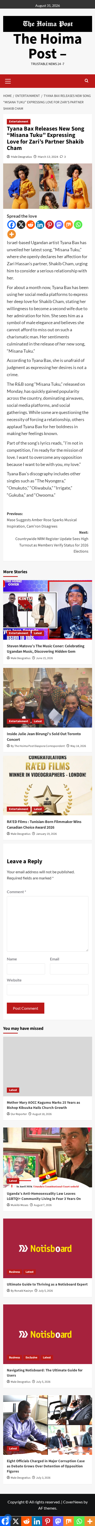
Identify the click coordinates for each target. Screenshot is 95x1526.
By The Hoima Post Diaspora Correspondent (38, 746)
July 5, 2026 (45, 1291)
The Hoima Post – (47, 46)
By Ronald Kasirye (22, 1291)
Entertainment (18, 121)
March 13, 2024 (48, 157)
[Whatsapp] (78, 224)
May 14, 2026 (78, 746)
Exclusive (31, 1357)
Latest (38, 633)
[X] (21, 224)
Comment (16, 891)
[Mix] (68, 224)
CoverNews (73, 1501)
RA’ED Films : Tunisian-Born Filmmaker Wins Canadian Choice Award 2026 (44, 824)
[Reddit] (30, 224)
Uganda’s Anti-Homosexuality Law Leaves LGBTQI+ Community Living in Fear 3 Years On (44, 1196)
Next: (51, 542)
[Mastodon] (59, 224)
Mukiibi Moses (19, 1205)
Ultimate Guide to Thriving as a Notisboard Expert (47, 1284)
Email (54, 958)
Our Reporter (19, 1114)
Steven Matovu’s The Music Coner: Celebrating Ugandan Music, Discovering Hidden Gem (46, 648)
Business (14, 1272)
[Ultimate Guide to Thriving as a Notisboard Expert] (47, 1248)
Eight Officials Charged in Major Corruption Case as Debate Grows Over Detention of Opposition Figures (46, 1466)
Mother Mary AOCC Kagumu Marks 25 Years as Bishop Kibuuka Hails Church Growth (43, 1105)
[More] (11, 234)
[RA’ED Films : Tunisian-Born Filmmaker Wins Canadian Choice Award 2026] (47, 785)
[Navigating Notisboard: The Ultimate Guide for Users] (47, 1334)
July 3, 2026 (43, 1478)
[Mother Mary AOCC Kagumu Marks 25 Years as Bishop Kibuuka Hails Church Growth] (47, 1066)
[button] (8, 80)
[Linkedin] (40, 224)
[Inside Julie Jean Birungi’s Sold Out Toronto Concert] (47, 698)
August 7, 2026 (43, 1205)
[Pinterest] (49, 224)
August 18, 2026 (42, 1114)
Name (12, 958)
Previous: (42, 520)
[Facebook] (11, 224)
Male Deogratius (21, 157)
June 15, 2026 (44, 658)
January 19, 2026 (46, 834)
